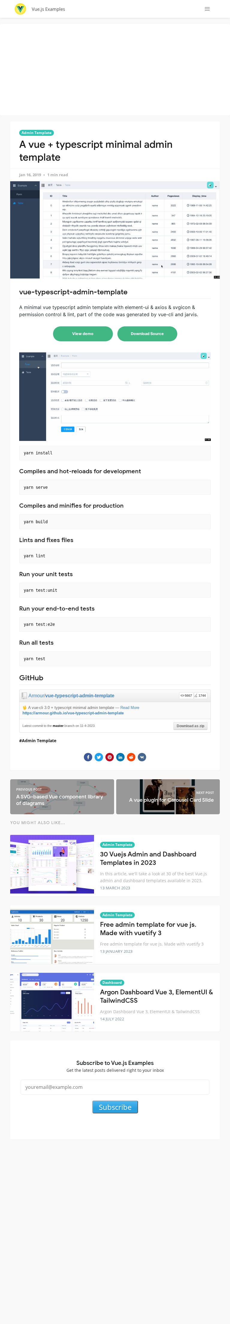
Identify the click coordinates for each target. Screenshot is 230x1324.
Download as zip (190, 726)
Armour (36, 695)
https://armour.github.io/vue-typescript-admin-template (73, 713)
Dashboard (112, 982)
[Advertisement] (116, 69)
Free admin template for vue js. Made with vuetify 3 (148, 928)
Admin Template (37, 132)
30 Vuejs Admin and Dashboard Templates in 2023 (148, 858)
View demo (82, 333)
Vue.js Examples (48, 9)
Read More (129, 707)
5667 (188, 695)
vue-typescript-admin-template (79, 695)
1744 (202, 695)
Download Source (147, 333)
